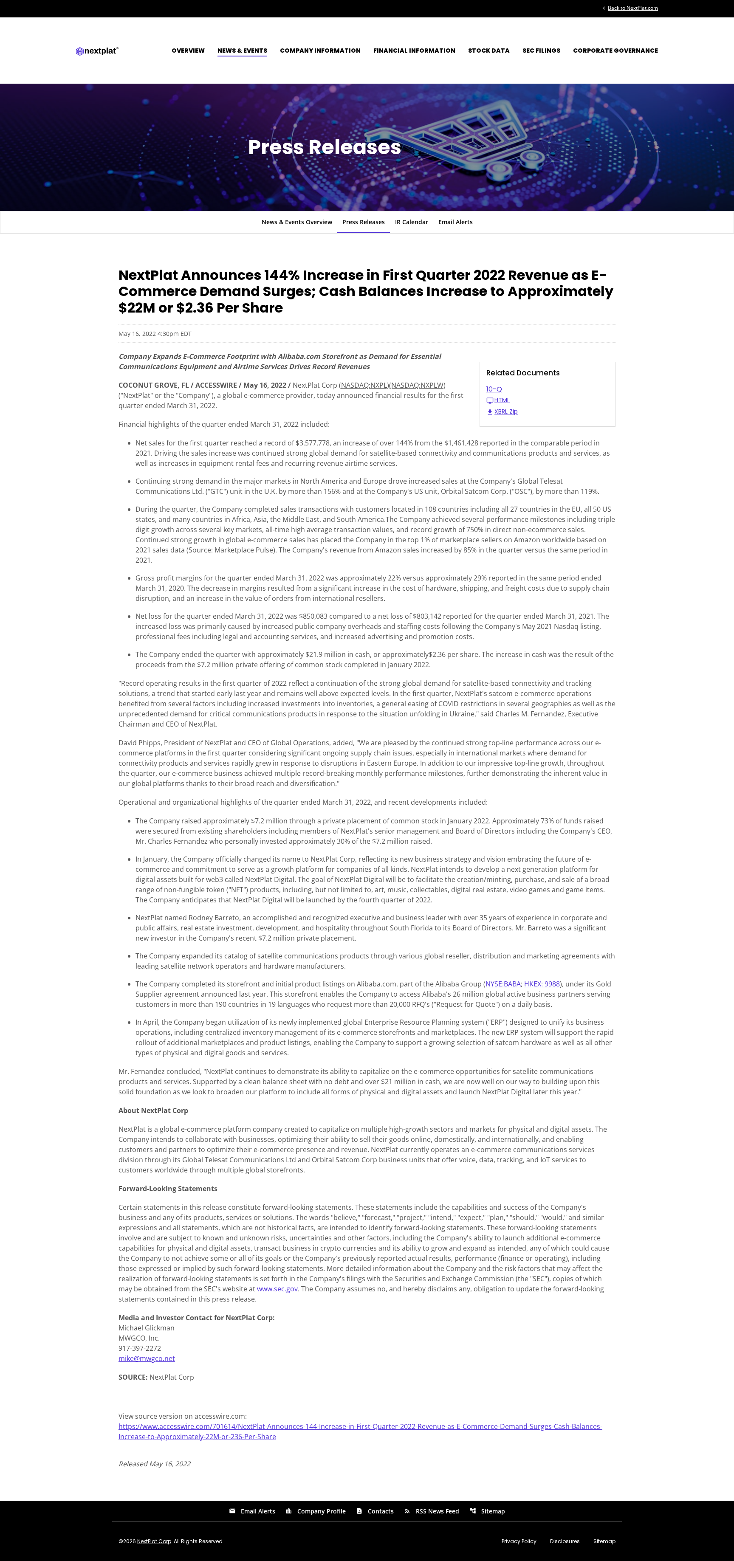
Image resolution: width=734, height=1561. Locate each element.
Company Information (320, 50)
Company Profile (315, 1511)
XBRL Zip (506, 412)
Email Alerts (455, 222)
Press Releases (363, 222)
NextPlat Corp (154, 1541)
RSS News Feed (431, 1511)
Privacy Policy (519, 1541)
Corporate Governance (615, 50)
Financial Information (414, 50)
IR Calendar (411, 222)
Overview (188, 50)
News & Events (242, 50)
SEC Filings (541, 50)
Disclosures (565, 1541)
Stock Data (489, 50)
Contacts (375, 1511)
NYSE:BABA (503, 984)
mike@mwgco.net (147, 1358)
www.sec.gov (277, 1288)
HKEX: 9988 (542, 984)
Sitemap (487, 1511)
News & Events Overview (297, 222)
